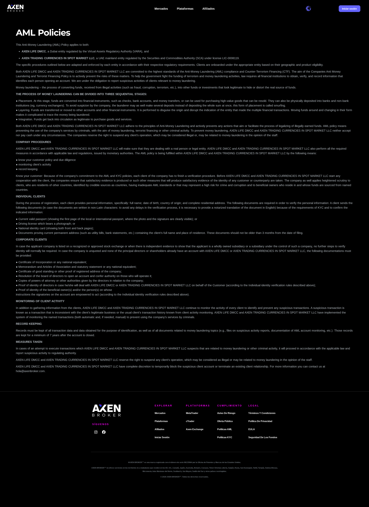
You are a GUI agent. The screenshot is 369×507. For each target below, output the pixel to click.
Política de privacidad (260, 421)
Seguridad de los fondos (262, 437)
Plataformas (185, 8)
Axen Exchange (194, 429)
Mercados (161, 8)
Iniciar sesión (162, 437)
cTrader (190, 421)
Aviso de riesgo (226, 413)
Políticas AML (224, 429)
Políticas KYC (224, 437)
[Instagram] (95, 432)
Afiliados (208, 8)
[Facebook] (103, 432)
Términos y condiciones (261, 413)
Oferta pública (225, 421)
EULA (251, 429)
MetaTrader (192, 413)
